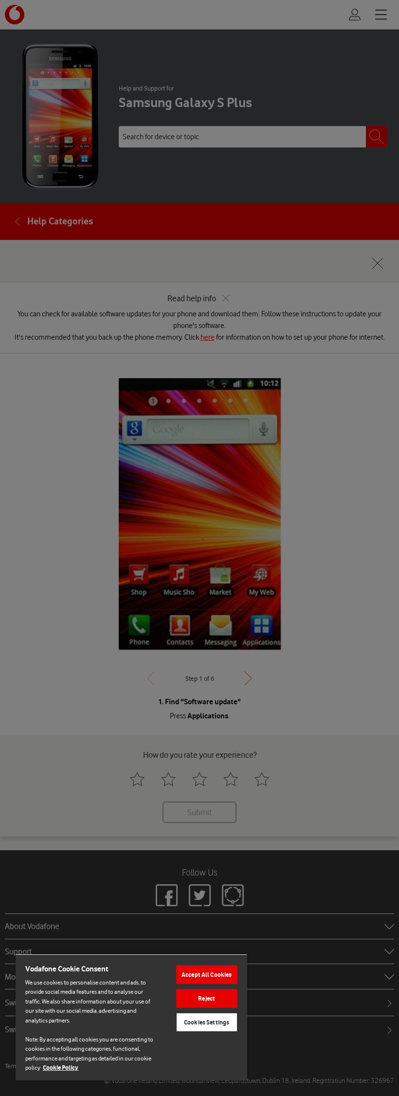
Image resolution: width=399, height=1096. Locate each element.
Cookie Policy (60, 1067)
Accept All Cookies (206, 974)
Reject (206, 998)
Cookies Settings (206, 1022)
